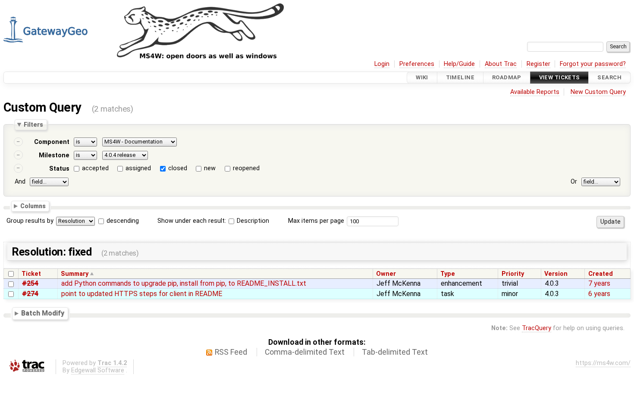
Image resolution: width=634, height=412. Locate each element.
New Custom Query (598, 92)
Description (252, 221)
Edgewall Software (97, 370)
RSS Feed (231, 352)
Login (381, 64)
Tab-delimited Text (395, 352)
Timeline (460, 77)
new (210, 168)
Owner (386, 274)
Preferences (416, 64)
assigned (138, 168)
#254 (30, 283)
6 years (599, 294)
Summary (74, 274)
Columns (33, 206)
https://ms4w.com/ (603, 363)
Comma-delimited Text (305, 352)
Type (447, 274)
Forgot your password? (593, 64)
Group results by (29, 221)
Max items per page (316, 221)
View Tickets (559, 77)
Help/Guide (459, 64)
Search (609, 77)
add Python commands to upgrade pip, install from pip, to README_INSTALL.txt (183, 283)
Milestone (54, 155)
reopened (246, 168)
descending (123, 221)
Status (59, 168)
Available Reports (534, 92)
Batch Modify (42, 313)
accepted (95, 168)
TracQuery (536, 328)
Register (538, 64)
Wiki (422, 77)
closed (177, 168)
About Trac (501, 64)
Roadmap (506, 77)
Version (556, 274)
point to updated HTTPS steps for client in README (141, 294)
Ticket (31, 274)
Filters (33, 124)
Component (51, 142)
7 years (599, 283)
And (20, 181)
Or (574, 181)
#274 (30, 294)
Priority (513, 274)
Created (600, 274)
